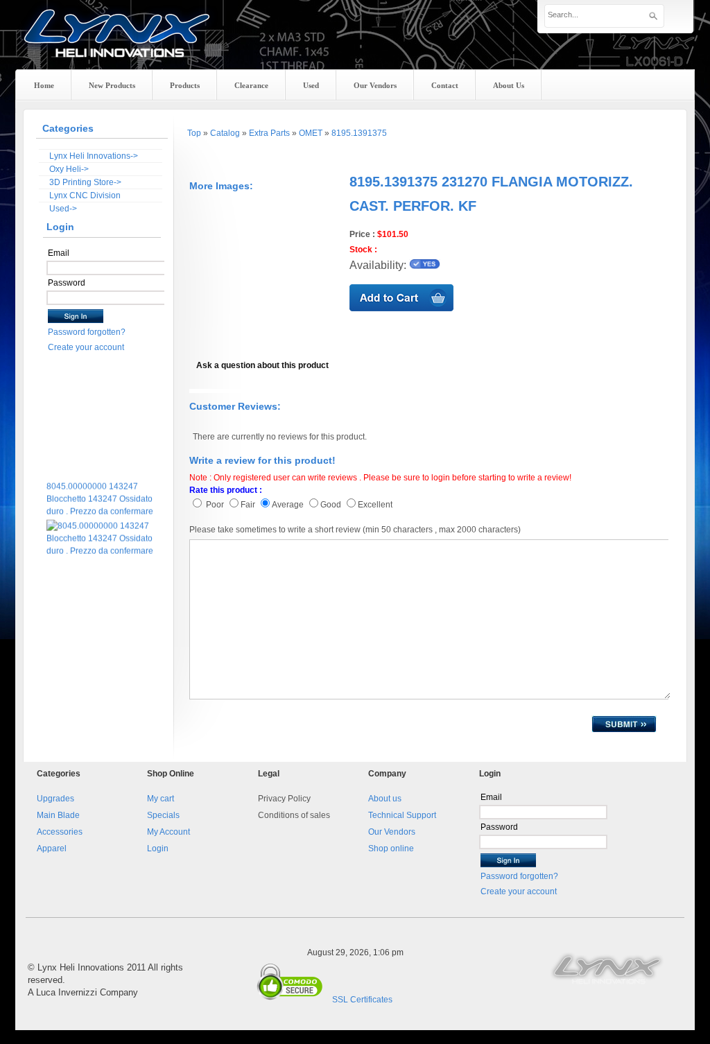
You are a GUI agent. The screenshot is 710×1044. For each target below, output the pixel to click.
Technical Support (402, 815)
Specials (163, 815)
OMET (310, 133)
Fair (248, 505)
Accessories (60, 832)
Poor (214, 505)
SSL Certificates (362, 999)
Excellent (375, 505)
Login (157, 848)
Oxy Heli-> (69, 169)
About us (384, 798)
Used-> (63, 209)
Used (311, 85)
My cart (160, 798)
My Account (168, 832)
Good (331, 505)
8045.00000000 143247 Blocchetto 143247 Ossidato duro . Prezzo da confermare (99, 493)
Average (288, 505)
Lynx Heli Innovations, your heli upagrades (117, 45)
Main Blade (58, 815)
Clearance (251, 85)
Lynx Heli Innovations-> (93, 156)
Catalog (225, 133)
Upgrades (55, 798)
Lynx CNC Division (85, 195)
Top (194, 133)
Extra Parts (269, 133)
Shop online (391, 848)
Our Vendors (391, 832)
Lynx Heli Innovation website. (608, 967)
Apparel (52, 848)
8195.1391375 (359, 133)
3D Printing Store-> (85, 182)
